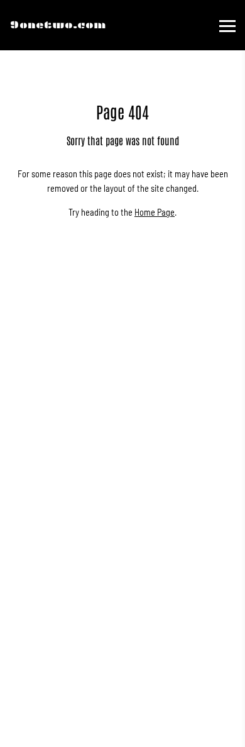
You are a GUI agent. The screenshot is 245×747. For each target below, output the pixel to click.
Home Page (154, 212)
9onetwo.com (57, 24)
